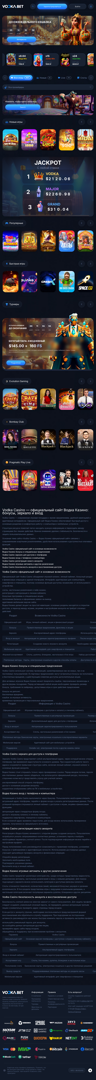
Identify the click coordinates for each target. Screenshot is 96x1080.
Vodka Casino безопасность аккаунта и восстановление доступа (32, 567)
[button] (5, 77)
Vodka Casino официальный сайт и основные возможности (29, 549)
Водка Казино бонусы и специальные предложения (26, 552)
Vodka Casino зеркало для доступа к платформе (24, 555)
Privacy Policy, (80, 1009)
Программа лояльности (36, 1000)
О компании (36, 996)
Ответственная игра (56, 999)
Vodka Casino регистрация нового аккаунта (22, 561)
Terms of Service (74, 1012)
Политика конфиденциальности (56, 1003)
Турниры (34, 1004)
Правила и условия (55, 996)
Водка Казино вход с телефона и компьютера (23, 558)
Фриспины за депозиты (36, 1008)
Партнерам (52, 1007)
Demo (10, 152)
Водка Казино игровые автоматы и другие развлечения (28, 564)
